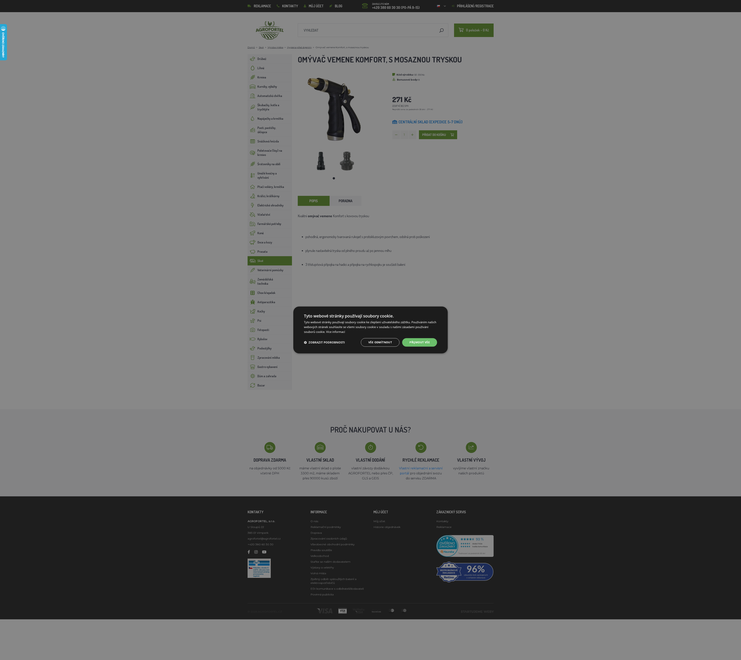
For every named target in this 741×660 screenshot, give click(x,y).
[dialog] (370, 329)
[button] (324, 342)
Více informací (335, 332)
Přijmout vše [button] (419, 342)
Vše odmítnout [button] (380, 342)
